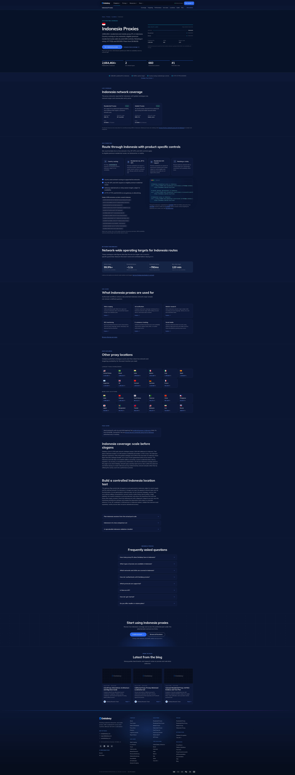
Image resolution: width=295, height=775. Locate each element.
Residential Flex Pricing (181, 723)
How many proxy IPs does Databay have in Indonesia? (137, 557)
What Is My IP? (156, 734)
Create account (137, 634)
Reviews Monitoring (134, 753)
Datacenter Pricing (180, 728)
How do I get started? (127, 597)
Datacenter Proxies (157, 728)
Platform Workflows (181, 747)
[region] (147, 8)
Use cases (165, 7)
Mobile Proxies (139, 106)
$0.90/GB (171, 205)
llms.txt (100, 753)
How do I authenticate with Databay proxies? (135, 577)
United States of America (159, 744)
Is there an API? (125, 590)
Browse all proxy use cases (109, 337)
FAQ (182, 7)
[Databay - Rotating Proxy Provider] (106, 3)
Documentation (180, 756)
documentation (169, 208)
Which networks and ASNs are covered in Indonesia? (137, 570)
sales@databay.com (106, 738)
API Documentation (180, 754)
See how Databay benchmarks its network (143, 275)
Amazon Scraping (134, 763)
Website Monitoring (134, 756)
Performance (157, 7)
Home (103, 16)
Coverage (143, 7)
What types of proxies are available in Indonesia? (136, 564)
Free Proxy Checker (157, 732)
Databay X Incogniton (181, 735)
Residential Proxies (110, 106)
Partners (132, 730)
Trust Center (133, 723)
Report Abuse (133, 734)
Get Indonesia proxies (111, 47)
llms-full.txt (101, 755)
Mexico (154, 753)
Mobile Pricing (179, 725)
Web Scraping (133, 742)
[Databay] (111, 718)
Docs (140, 3)
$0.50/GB (152, 206)
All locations (190, 7)
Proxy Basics (179, 745)
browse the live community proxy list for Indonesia (171, 127)
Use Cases (133, 739)
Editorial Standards (134, 725)
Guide (178, 7)
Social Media (133, 758)
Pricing (124, 3)
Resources (133, 3)
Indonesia (155, 749)
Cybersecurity (133, 749)
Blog (177, 761)
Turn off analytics (131, 771)
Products (116, 3)
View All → (155, 760)
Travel (131, 746)
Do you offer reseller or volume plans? (132, 603)
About (131, 721)
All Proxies (155, 737)
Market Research (134, 751)
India (154, 751)
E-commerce (133, 744)
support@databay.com (106, 736)
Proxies (108, 16)
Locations (172, 7)
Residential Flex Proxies (158, 723)
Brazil (154, 746)
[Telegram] (111, 746)
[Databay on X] (100, 746)
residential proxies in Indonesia (141, 430)
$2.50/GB (167, 206)
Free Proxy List (156, 730)
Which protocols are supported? (130, 583)
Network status (179, 3)
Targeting (150, 7)
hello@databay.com (105, 733)
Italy (154, 756)
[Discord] (108, 746)
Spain (154, 758)
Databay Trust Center (146, 78)
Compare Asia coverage (131, 47)
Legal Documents (134, 732)
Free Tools (178, 749)
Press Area (132, 728)
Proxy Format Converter (182, 752)
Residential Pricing (180, 721)
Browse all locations (156, 634)
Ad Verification (133, 760)
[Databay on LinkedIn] (104, 746)
